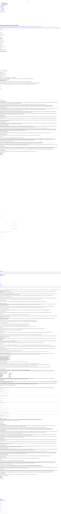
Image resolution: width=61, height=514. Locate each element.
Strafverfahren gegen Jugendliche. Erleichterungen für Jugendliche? (9, 25)
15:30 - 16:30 (1, 407)
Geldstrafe (16, 26)
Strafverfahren (39, 26)
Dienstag (1, 398)
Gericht (18, 26)
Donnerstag (1, 400)
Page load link (1, 72)
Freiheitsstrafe (13, 26)
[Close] (0, 73)
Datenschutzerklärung (4, 71)
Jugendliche (31, 26)
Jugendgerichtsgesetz (27, 26)
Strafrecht (4, 26)
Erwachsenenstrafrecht (8, 26)
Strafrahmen (34, 26)
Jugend (20, 26)
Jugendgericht (22, 26)
